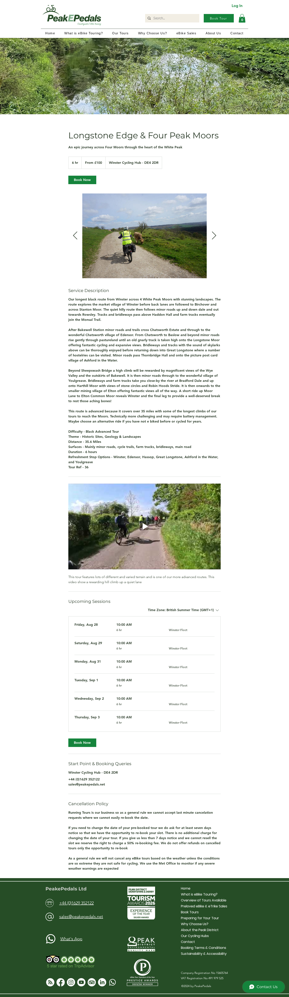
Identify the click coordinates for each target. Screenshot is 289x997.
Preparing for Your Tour (200, 918)
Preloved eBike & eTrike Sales (204, 906)
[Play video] (144, 526)
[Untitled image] (144, 235)
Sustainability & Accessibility (204, 953)
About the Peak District (200, 929)
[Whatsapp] (112, 982)
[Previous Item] (75, 235)
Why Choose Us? (194, 924)
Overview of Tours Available (203, 900)
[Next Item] (213, 235)
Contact (188, 941)
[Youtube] (81, 982)
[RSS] (50, 982)
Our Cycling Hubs (195, 935)
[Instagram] (71, 982)
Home (185, 888)
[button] (242, 18)
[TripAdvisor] (92, 982)
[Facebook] (60, 982)
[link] (82, 180)
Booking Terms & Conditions (203, 947)
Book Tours (190, 912)
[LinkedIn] (102, 982)
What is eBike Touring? (199, 894)
